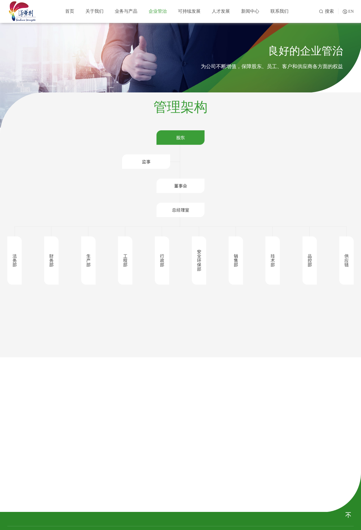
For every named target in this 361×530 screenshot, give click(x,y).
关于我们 (94, 11)
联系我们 (279, 11)
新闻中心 (250, 11)
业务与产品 (126, 11)
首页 (69, 11)
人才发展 (221, 11)
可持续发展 (189, 11)
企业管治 (158, 11)
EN (351, 11)
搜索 (329, 11)
